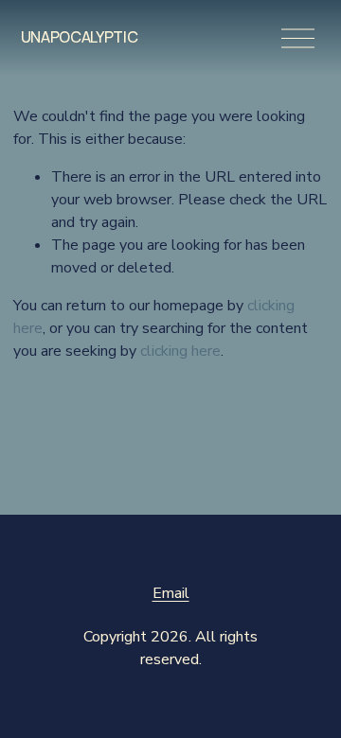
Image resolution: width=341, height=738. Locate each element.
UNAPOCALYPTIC (79, 36)
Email (171, 593)
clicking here (180, 351)
